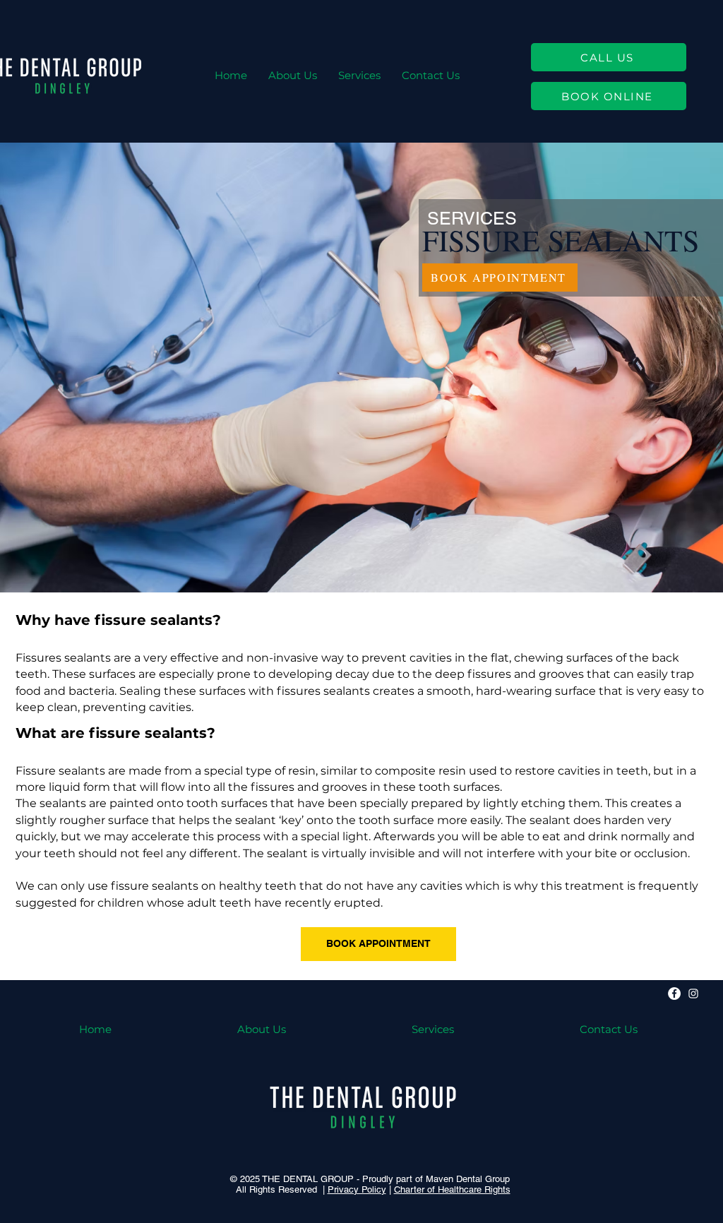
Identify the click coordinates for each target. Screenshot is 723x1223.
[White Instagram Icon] (693, 993)
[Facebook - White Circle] (674, 993)
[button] (359, 75)
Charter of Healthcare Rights (452, 1189)
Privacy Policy (357, 1189)
